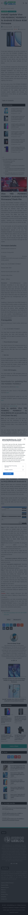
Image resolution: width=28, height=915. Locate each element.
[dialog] (14, 457)
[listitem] (14, 466)
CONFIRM (8, 473)
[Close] (25, 439)
